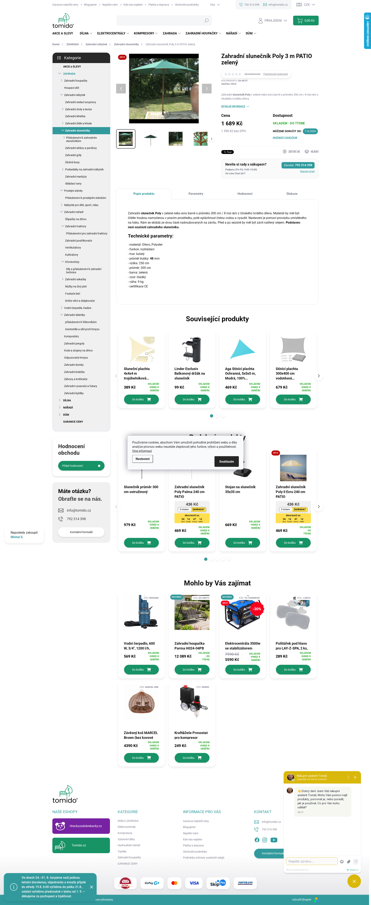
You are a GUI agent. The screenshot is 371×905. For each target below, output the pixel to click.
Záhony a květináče (75, 379)
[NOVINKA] (192, 614)
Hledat (207, 20)
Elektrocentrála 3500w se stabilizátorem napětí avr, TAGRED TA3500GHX (242, 645)
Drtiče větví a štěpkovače (80, 300)
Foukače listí (72, 293)
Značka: (229, 84)
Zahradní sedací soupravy (80, 102)
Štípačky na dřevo (75, 219)
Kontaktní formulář (81, 532)
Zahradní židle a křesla (78, 123)
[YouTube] (274, 839)
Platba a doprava (158, 4)
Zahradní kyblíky (74, 393)
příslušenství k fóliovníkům (81, 322)
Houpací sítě (71, 87)
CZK (307, 5)
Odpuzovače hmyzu (76, 357)
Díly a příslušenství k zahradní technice (83, 270)
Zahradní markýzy (76, 176)
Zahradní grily (73, 155)
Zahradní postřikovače (78, 240)
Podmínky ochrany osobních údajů (203, 857)
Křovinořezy (72, 261)
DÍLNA (67, 400)
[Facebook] (257, 839)
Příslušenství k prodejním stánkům (85, 197)
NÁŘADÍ (68, 407)
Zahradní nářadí (73, 212)
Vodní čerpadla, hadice (77, 307)
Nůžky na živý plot (76, 286)
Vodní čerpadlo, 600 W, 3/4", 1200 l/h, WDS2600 (139, 645)
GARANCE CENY (73, 421)
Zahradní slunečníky (77, 130)
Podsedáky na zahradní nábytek (84, 169)
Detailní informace (233, 106)
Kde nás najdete (133, 4)
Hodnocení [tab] (244, 194)
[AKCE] (293, 468)
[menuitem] (64, 33)
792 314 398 (76, 519)
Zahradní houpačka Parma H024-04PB (189, 645)
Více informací (142, 451)
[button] (211, 416)
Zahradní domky (74, 364)
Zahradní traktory (75, 226)
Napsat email (307, 171)
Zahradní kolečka (74, 371)
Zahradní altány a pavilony (81, 148)
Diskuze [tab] (292, 194)
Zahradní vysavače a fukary (80, 386)
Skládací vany (73, 183)
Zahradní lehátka (75, 116)
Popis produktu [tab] (143, 194)
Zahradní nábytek (74, 95)
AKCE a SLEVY (72, 66)
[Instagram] (265, 839)
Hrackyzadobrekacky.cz (86, 826)
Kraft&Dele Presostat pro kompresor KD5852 (191, 735)
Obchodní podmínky (187, 4)
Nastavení (143, 459)
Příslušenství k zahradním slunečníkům (81, 139)
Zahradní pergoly (74, 343)
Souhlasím (226, 461)
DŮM (66, 414)
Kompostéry (71, 336)
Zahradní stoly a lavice (78, 109)
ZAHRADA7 (198, 509)
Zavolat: (298, 165)
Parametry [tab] (196, 194)
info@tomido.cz (79, 510)
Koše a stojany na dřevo (78, 350)
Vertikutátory (73, 247)
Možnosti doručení (285, 137)
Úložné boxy (72, 162)
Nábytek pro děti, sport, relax (81, 205)
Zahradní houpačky (75, 80)
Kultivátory (71, 254)
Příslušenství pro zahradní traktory (86, 233)
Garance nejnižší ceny (65, 4)
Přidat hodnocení (72, 465)
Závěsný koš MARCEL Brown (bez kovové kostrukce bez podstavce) (141, 735)
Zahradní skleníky (74, 314)
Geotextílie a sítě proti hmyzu (82, 329)
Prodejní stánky (73, 190)
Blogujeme (90, 4)
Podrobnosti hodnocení (275, 74)
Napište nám (110, 4)
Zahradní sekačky (75, 279)
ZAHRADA (69, 73)
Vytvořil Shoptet (301, 899)
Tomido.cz (79, 845)
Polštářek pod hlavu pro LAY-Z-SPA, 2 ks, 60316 (292, 645)
